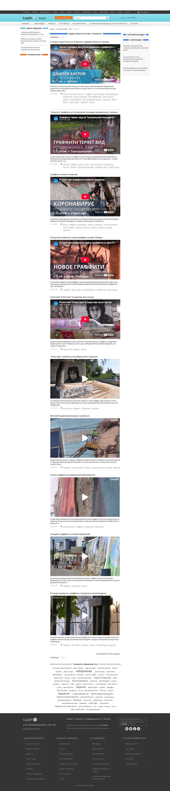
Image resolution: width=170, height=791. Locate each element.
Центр (105, 167)
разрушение (97, 700)
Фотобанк (29, 769)
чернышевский (69, 675)
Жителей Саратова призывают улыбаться (69, 416)
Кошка (81, 164)
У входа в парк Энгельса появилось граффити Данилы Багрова (79, 42)
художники (111, 671)
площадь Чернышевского (62, 668)
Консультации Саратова (101, 764)
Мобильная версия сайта (85, 785)
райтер (102, 687)
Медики (91, 225)
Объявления (86, 12)
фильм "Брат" (93, 687)
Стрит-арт (101, 227)
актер (81, 690)
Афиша (127, 12)
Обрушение (99, 527)
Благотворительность (76, 94)
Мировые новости (32, 749)
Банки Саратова (65, 774)
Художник (84, 102)
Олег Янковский (77, 468)
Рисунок (87, 468)
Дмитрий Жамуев (111, 94)
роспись (101, 675)
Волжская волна (69, 527)
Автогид (62, 749)
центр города (100, 671)
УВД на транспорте (78, 709)
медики (78, 684)
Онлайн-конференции (34, 774)
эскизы (113, 681)
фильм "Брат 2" (88, 684)
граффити (116, 654)
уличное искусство (84, 678)
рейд (115, 678)
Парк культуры (108, 97)
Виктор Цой (67, 349)
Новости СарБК (68, 227)
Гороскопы (130, 759)
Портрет (85, 645)
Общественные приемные (35, 779)
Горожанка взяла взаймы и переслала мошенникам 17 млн (32, 33)
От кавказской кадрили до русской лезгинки (108, 24)
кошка (73, 678)
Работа (76, 12)
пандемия (82, 703)
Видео (55, 12)
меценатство (58, 678)
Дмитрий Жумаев (88, 290)
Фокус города (31, 759)
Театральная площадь (85, 167)
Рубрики (26, 24)
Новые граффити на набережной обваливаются (72, 475)
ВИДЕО (42, 18)
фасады (110, 687)
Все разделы (144, 12)
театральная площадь (62, 681)
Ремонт (84, 586)
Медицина (99, 225)
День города (68, 671)
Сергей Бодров (75, 99)
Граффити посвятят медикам (64, 174)
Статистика (79, 719)
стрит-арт (93, 703)
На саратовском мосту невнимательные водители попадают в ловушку (133, 59)
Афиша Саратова (132, 744)
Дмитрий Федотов (64, 700)
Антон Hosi (87, 700)
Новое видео (39, 24)
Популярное (64, 24)
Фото (62, 12)
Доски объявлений (66, 759)
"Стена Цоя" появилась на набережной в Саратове (73, 356)
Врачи (65, 225)
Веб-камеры (104, 12)
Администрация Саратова (68, 697)
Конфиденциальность (93, 719)
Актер (65, 94)
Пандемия (79, 227)
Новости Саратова (80, 97)
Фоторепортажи (79, 24)
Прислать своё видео (63, 18)
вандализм (73, 690)
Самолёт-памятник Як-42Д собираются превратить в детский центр (135, 48)
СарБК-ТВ (29, 754)
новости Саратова (102, 677)
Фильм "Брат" (74, 102)
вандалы (56, 684)
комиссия (93, 681)
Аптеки (34, 12)
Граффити (89, 94)
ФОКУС (69, 12)
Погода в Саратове (32, 764)
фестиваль (57, 674)
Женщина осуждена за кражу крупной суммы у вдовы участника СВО (33, 41)
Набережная (100, 290)
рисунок (59, 671)
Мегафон (80, 675)
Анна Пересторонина (69, 703)
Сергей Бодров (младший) (91, 99)
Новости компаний (66, 769)
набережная (84, 671)
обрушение (104, 703)
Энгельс (92, 102)
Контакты (107, 719)
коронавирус (109, 697)
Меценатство (68, 97)
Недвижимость (45, 12)
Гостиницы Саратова (133, 754)
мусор (67, 678)
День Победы (76, 290)
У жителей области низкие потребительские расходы (30, 48)
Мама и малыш (98, 759)
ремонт (114, 668)
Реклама (69, 719)
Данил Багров (99, 94)
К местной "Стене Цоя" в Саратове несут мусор (72, 297)
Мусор (83, 349)
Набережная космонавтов (66, 706)
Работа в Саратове (66, 754)
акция (100, 706)
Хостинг (62, 779)
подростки (65, 684)
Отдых (120, 12)
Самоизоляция (112, 290)
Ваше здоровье (98, 749)
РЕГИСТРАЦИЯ (131, 18)
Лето (86, 164)
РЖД (72, 684)
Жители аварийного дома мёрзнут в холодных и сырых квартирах (135, 69)
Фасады (109, 227)
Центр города (114, 167)
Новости (26, 12)
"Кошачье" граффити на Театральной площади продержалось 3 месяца (83, 112)
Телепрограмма (131, 764)
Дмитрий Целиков (91, 690)
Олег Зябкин (76, 645)
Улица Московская (98, 468)
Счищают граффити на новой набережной (70, 534)
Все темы (134, 24)
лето (95, 706)
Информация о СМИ (30, 729)
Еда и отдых (130, 749)
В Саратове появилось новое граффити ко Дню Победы (76, 237)
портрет (110, 690)
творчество (108, 700)
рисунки (77, 700)
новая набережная (80, 694)
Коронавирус (82, 225)
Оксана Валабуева (94, 97)
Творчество (106, 99)
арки (114, 706)
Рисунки (66, 167)
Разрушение (108, 164)
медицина (98, 697)
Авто (95, 12)
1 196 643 (123, 724)
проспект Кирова (104, 668)
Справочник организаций (68, 764)
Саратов (66, 99)
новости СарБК (90, 675)
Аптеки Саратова (98, 754)
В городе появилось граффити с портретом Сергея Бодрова (78, 593)
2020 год (66, 164)
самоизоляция (101, 684)
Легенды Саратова (93, 709)
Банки (113, 12)
